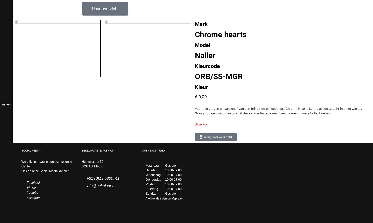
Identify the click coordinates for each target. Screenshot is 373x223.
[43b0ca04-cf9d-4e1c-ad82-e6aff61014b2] (58, 48)
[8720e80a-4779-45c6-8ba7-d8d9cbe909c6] (148, 48)
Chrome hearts (221, 34)
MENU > (6, 104)
